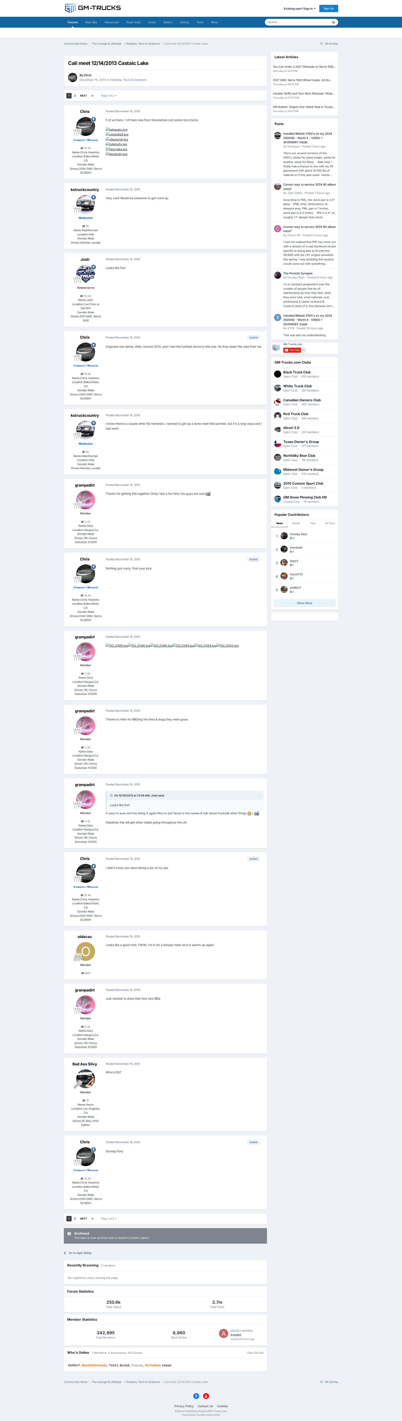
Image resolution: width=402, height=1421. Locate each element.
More (214, 22)
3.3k (87, 521)
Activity (184, 22)
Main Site (91, 22)
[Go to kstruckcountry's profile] (85, 204)
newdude (296, 547)
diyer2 (294, 561)
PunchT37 (296, 574)
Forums (73, 22)
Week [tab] (279, 523)
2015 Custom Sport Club (303, 483)
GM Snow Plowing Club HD (305, 497)
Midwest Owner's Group (303, 469)
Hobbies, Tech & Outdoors (128, 79)
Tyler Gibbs (294, 193)
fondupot (293, 146)
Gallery (167, 22)
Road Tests (133, 22)
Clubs (152, 22)
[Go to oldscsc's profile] (85, 951)
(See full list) (255, 1352)
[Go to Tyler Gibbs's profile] (277, 186)
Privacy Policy (184, 1406)
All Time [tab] (330, 523)
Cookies (222, 1406)
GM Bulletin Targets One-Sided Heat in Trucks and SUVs (303, 107)
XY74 (290, 328)
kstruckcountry (85, 189)
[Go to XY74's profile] (277, 317)
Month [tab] (296, 523)
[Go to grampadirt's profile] (85, 499)
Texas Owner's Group (301, 442)
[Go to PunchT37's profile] (284, 575)
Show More (304, 603)
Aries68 (236, 1335)
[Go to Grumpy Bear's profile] (277, 275)
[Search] (333, 22)
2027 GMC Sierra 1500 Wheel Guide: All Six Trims (301, 80)
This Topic (317, 22)
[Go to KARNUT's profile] (284, 589)
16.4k (87, 148)
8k (87, 226)
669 (87, 973)
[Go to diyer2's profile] (284, 562)
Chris (87, 75)
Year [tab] (313, 523)
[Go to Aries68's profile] (223, 1333)
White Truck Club (297, 386)
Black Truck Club (297, 372)
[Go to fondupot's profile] (277, 135)
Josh (84, 259)
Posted (313, 146)
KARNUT (295, 587)
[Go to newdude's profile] (284, 549)
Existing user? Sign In (299, 8)
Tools (200, 22)
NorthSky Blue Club (299, 455)
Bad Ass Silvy (84, 1064)
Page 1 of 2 (108, 95)
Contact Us (205, 1406)
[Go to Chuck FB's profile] (277, 228)
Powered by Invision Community (201, 1414)
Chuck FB (293, 235)
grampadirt (85, 485)
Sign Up (329, 8)
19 (87, 1100)
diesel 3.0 (291, 428)
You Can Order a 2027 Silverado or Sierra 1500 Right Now (303, 67)
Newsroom (112, 22)
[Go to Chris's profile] (72, 77)
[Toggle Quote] (112, 795)
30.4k (87, 296)
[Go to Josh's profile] (85, 274)
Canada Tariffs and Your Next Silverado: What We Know (302, 94)
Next (83, 95)
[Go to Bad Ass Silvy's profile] (85, 1078)
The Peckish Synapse (298, 273)
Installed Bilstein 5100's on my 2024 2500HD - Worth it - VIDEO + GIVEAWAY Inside (307, 138)
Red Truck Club (295, 414)
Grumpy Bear (296, 277)
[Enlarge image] (117, 129)
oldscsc (85, 936)
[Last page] (92, 95)
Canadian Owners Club (302, 400)
